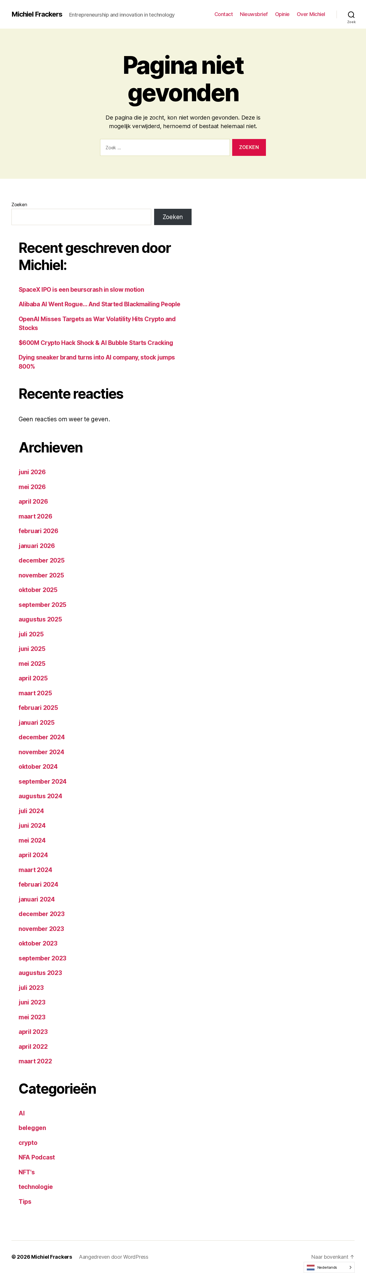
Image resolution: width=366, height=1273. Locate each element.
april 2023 (33, 1031)
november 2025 (41, 575)
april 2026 (33, 501)
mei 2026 (32, 486)
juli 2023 (31, 987)
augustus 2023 (40, 972)
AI (22, 1113)
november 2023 (41, 928)
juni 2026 (32, 472)
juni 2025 (32, 648)
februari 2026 (38, 531)
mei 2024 (32, 840)
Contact (223, 14)
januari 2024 (37, 899)
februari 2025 (38, 707)
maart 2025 (35, 693)
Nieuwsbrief (254, 14)
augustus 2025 (40, 619)
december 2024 (42, 737)
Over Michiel (311, 14)
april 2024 (33, 855)
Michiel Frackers (36, 14)
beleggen (32, 1127)
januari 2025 (37, 722)
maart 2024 (35, 869)
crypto (28, 1142)
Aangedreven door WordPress (113, 1257)
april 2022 (33, 1046)
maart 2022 (35, 1061)
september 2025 (42, 604)
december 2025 (42, 560)
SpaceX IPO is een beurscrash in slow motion (81, 289)
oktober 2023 (38, 943)
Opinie (282, 14)
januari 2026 (37, 545)
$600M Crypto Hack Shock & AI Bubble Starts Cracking (96, 342)
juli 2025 (31, 634)
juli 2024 (31, 811)
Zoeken (19, 204)
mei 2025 (32, 663)
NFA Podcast (37, 1157)
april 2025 (33, 678)
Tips (25, 1201)
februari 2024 (38, 884)
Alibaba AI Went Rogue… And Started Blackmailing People (99, 304)
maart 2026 (35, 516)
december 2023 (42, 913)
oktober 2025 (38, 589)
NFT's (27, 1172)
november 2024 (41, 752)
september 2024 (43, 781)
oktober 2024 (38, 766)
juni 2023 (32, 1002)
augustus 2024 (40, 796)
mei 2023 (32, 1017)
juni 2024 (32, 825)
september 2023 (42, 958)
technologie (36, 1186)
